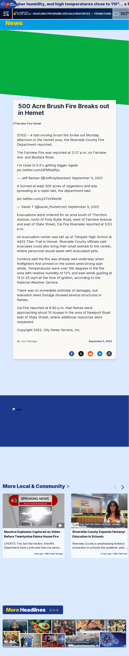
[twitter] (81, 353)
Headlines (40, 13)
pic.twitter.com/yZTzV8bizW (39, 199)
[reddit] (90, 353)
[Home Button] (23, 13)
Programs (54, 13)
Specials (68, 13)
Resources (82, 13)
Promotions (102, 13)
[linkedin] (99, 353)
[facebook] (71, 353)
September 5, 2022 (87, 178)
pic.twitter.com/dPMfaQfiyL (38, 170)
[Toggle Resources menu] (92, 13)
